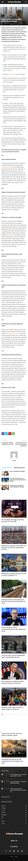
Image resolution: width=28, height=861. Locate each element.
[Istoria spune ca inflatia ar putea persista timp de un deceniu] (14, 671)
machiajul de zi (12, 74)
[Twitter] (6, 433)
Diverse (6, 5)
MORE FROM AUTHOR (19, 467)
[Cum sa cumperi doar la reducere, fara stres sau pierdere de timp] (5, 790)
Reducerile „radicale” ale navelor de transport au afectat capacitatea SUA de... (13, 547)
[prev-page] (2, 493)
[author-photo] (14, 458)
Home (2, 5)
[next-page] (5, 493)
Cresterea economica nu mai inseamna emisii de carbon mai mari (12, 761)
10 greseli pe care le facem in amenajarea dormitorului (21, 444)
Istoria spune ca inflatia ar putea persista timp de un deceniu (12, 682)
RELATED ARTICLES (7, 467)
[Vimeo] (18, 851)
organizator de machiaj (14, 333)
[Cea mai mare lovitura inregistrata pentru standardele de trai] (14, 644)
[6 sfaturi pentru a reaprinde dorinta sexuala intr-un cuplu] (5, 487)
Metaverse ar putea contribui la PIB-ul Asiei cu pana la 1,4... (13, 574)
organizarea (11, 234)
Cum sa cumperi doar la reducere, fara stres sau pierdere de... (18, 790)
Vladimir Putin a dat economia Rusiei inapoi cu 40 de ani (11, 708)
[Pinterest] (9, 433)
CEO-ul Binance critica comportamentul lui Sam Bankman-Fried (13, 629)
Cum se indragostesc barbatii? (17, 471)
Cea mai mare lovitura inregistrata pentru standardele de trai (13, 656)
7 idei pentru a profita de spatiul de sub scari (7, 443)
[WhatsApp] (13, 433)
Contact (16, 856)
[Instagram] (10, 851)
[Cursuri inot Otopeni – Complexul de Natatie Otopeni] (5, 783)
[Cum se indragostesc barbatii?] (5, 473)
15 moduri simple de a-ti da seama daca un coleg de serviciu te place (18, 480)
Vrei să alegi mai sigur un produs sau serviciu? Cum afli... (12, 520)
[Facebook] (2, 433)
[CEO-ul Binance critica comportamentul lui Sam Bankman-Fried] (14, 617)
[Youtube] (22, 851)
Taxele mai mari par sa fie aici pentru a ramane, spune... (11, 734)
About (11, 856)
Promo (14, 460)
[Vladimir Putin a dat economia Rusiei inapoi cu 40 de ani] (14, 697)
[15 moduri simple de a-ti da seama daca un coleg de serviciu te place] (5, 480)
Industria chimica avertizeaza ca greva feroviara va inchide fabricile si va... (13, 601)
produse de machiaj (6, 167)
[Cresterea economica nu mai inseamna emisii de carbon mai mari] (14, 749)
